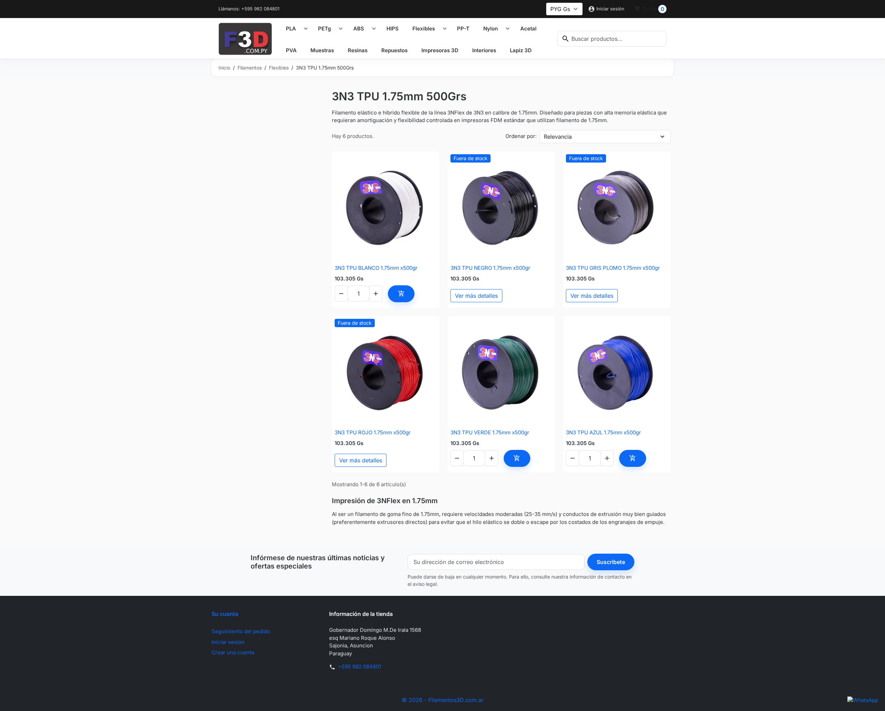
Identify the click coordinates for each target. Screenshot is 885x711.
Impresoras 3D (439, 50)
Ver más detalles (476, 295)
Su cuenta (225, 613)
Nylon (490, 28)
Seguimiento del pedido (241, 631)
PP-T (463, 28)
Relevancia (558, 136)
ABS (358, 28)
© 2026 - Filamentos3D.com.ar (443, 699)
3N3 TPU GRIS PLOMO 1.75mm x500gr (613, 268)
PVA (291, 50)
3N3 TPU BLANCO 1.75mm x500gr (376, 268)
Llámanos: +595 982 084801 (248, 8)
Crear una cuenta (233, 652)
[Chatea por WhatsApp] (862, 699)
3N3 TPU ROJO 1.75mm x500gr (373, 432)
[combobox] (612, 39)
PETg (324, 28)
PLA (291, 28)
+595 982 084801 (359, 666)
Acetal (528, 28)
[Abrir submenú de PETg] (340, 28)
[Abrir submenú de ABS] (374, 28)
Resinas (357, 50)
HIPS (392, 28)
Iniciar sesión (228, 642)
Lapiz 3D (521, 50)
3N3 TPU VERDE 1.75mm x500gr (489, 432)
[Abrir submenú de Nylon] (507, 28)
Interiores (484, 50)
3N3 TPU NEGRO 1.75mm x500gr (490, 268)
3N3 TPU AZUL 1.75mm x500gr (603, 432)
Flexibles (423, 28)
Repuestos (394, 50)
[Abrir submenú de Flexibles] (444, 28)
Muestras (322, 50)
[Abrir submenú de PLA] (305, 28)
